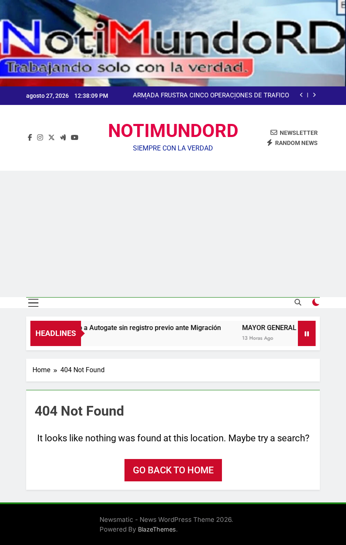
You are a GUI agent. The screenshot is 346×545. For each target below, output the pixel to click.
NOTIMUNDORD (173, 130)
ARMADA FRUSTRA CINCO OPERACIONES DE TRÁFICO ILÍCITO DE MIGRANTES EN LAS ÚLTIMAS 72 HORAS (211, 95)
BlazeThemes (157, 529)
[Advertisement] (173, 234)
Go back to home (173, 470)
